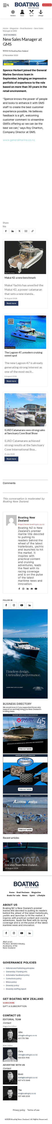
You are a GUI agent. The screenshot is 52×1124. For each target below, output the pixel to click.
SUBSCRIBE (9, 1003)
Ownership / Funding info (16, 972)
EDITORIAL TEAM (12, 1019)
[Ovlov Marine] (25, 752)
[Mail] (32, 588)
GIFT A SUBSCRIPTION (15, 1006)
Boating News (17, 861)
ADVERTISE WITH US (14, 1065)
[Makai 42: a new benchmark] (25, 257)
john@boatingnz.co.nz (27, 1035)
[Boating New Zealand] (11, 552)
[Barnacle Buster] (25, 792)
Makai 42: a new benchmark (20, 277)
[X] (19, 231)
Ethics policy (11, 982)
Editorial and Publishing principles (20, 968)
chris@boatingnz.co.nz (27, 1055)
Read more (11, 303)
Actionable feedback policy (17, 975)
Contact (7, 1023)
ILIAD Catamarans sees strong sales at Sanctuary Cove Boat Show (24, 431)
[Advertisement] (26, 173)
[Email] (26, 231)
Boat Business (26, 28)
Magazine (14, 28)
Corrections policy (14, 978)
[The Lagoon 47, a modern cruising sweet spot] (25, 332)
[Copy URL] (32, 231)
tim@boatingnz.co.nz (27, 1093)
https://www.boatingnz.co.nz (31, 524)
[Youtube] (36, 588)
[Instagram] (23, 588)
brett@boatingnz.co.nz (27, 1077)
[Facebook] (6, 231)
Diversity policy (12, 985)
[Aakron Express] (25, 833)
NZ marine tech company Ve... (28, 864)
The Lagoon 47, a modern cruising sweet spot (23, 354)
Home (5, 28)
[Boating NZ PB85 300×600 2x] (25, 697)
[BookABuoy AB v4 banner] (25, 62)
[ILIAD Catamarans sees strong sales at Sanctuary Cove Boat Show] (25, 409)
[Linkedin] (12, 231)
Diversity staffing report (16, 989)
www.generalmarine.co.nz (19, 139)
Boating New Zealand (19, 51)
